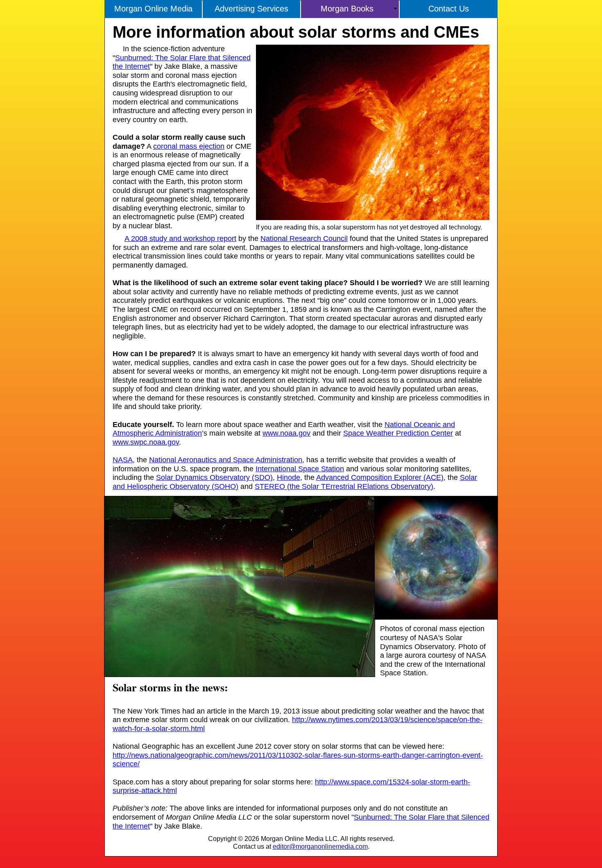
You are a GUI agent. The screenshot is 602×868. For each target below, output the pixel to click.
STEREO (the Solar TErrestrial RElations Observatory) (344, 486)
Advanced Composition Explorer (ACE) (380, 477)
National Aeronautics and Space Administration (225, 460)
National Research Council (304, 238)
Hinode (288, 477)
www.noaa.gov (286, 433)
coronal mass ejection (188, 146)
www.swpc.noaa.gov (146, 442)
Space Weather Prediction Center (398, 433)
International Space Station (300, 469)
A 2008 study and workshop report (180, 238)
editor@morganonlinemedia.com (320, 846)
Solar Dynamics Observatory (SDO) (214, 477)
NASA (123, 460)
